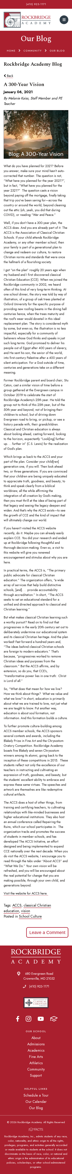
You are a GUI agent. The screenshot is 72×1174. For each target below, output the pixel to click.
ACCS (16, 905)
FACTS (54, 1019)
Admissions (36, 1044)
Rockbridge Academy (27, 20)
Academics (36, 1050)
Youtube (40, 1019)
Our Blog (36, 1108)
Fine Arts (36, 1056)
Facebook (17, 1019)
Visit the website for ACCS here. (26, 893)
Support (36, 1075)
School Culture (30, 916)
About (36, 1037)
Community (36, 1069)
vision (25, 911)
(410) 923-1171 (36, 4)
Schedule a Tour (35, 1095)
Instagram (28, 1019)
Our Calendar (36, 1101)
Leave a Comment (47, 932)
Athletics (36, 1063)
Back (9, 76)
